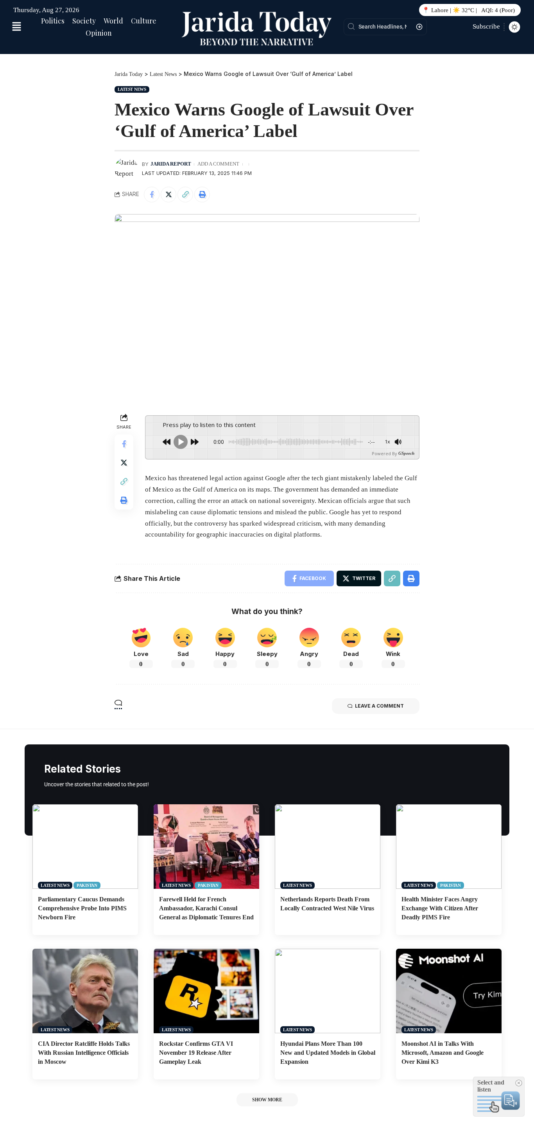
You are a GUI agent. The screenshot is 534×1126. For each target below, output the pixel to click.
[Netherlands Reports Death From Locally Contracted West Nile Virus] (327, 846)
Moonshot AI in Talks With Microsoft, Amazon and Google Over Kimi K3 (442, 1052)
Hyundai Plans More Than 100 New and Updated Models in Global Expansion (327, 1052)
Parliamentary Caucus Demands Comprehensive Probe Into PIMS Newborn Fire (82, 908)
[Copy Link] (185, 194)
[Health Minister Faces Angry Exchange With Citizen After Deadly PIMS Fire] (449, 846)
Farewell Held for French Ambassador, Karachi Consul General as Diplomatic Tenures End (206, 908)
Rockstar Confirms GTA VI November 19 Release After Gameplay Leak (196, 1052)
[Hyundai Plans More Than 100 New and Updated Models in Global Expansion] (327, 991)
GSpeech (406, 453)
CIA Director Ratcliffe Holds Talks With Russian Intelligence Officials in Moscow (84, 1052)
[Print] (202, 194)
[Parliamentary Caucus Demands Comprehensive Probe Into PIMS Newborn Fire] (85, 846)
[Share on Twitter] (168, 194)
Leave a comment (379, 706)
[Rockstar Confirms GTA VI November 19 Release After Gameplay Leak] (206, 991)
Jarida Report (171, 164)
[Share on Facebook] (151, 194)
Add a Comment (218, 164)
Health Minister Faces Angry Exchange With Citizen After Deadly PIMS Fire (439, 908)
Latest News (132, 89)
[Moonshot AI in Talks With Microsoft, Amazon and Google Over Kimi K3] (449, 991)
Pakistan (87, 885)
